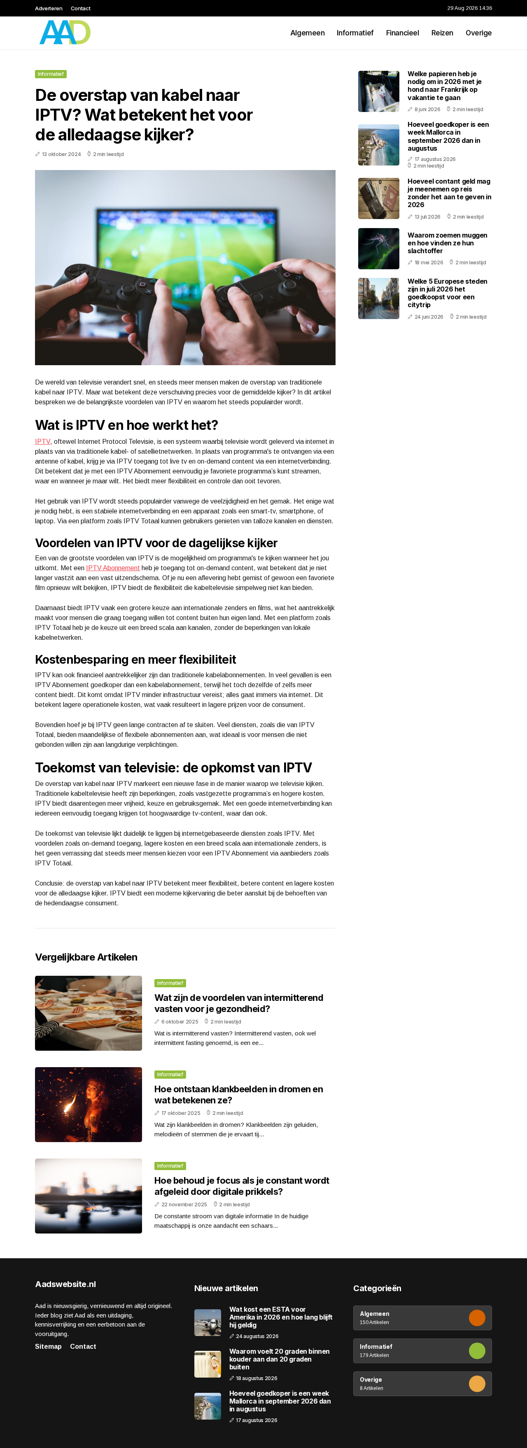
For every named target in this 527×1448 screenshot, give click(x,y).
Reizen (442, 33)
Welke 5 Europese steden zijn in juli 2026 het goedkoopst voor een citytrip (447, 293)
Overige (479, 33)
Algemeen (307, 33)
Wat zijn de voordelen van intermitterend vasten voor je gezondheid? (238, 1003)
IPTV (42, 441)
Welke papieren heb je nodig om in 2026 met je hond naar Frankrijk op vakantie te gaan (445, 86)
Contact (81, 8)
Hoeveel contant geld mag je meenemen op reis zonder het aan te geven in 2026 (450, 193)
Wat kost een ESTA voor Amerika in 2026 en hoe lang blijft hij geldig (281, 1317)
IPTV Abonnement (113, 567)
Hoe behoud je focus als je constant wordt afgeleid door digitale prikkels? (241, 1185)
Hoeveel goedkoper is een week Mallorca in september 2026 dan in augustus (448, 136)
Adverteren (49, 8)
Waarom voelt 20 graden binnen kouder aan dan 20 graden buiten (279, 1359)
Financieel (402, 33)
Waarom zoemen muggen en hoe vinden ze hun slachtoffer (447, 243)
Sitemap (48, 1346)
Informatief (355, 33)
